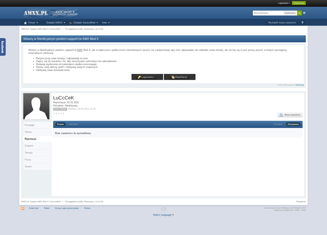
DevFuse (300, 85)
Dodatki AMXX (53, 22)
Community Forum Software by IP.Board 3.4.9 (285, 208)
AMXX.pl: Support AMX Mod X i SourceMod (41, 201)
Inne (104, 22)
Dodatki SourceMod (83, 22)
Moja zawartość (292, 114)
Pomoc (87, 208)
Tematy (29, 152)
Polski (46, 208)
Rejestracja (299, 3)
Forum (31, 22)
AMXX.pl (288, 210)
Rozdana (278, 124)
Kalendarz (73, 124)
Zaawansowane (304, 12)
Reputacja (30, 138)
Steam (28, 166)
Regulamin (301, 201)
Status (28, 131)
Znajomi (29, 145)
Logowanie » (284, 3)
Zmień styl (33, 208)
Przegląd (29, 125)
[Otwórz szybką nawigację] (302, 23)
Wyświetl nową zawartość (282, 22)
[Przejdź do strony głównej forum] (50, 12)
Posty (28, 159)
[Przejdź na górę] (163, 209)
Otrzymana (293, 124)
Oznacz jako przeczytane (67, 208)
